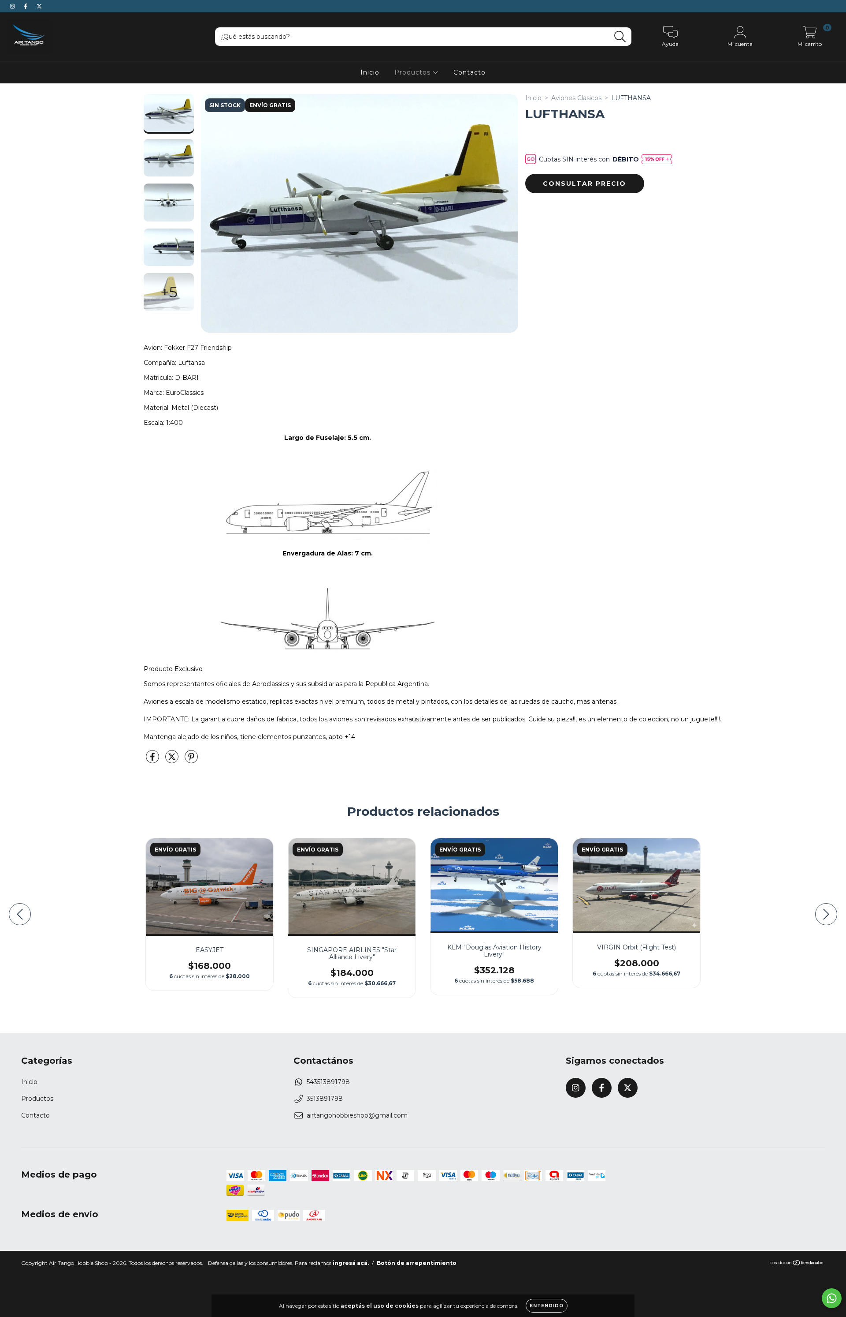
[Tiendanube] (797, 1264)
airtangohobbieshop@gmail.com (357, 1115)
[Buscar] (620, 36)
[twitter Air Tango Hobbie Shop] (39, 6)
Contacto (469, 72)
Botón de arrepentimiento (416, 1263)
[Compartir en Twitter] (172, 760)
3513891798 (325, 1099)
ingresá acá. (351, 1263)
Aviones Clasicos (576, 98)
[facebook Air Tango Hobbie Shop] (26, 6)
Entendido (547, 1306)
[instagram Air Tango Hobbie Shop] (13, 6)
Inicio (369, 72)
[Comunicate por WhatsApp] (832, 1298)
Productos (413, 72)
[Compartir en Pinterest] (191, 760)
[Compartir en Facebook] (153, 760)
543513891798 (328, 1082)
